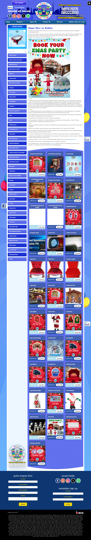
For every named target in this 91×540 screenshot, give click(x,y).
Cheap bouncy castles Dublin (64, 523)
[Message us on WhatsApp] (28, 15)
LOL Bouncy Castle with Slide (17, 531)
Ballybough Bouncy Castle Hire (47, 516)
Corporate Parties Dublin (58, 525)
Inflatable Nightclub (14, 143)
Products (19, 22)
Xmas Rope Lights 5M (35, 443)
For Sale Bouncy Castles (15, 231)
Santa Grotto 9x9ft (70, 285)
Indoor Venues (12, 245)
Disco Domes (12, 92)
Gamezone (11, 166)
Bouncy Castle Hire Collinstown (25, 518)
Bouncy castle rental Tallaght (19, 522)
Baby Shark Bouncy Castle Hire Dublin (33, 516)
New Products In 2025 (14, 69)
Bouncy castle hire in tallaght (18, 521)
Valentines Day (12, 125)
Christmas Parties (70, 180)
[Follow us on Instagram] (19, 15)
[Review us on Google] (14, 15)
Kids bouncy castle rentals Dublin (56, 530)
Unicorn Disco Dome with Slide (74, 535)
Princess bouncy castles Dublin (18, 533)
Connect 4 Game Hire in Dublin (34, 525)
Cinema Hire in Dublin (23, 525)
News (59, 531)
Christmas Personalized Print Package (37, 206)
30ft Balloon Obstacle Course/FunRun (16, 515)
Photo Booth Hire (13, 138)
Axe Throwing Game (21, 516)
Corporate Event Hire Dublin (46, 525)
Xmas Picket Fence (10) (71, 417)
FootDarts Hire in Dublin (53, 527)
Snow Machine (69, 338)
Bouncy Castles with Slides (15, 60)
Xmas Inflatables (70, 390)
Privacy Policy (28, 533)
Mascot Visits (12, 97)
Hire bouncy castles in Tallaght (25, 528)
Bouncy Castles (12, 55)
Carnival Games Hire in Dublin (29, 523)
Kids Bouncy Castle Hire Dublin (42, 530)
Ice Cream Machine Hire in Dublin (53, 528)
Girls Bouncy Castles (14, 157)
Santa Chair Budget (70, 259)
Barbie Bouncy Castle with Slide (69, 516)
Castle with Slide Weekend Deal (41, 523)
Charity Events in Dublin (53, 523)
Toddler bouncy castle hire (54, 535)
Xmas (10, 115)
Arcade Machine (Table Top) (54, 154)
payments (52, 532)
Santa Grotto (33, 285)
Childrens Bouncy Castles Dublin (16, 152)
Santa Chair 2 (51, 259)
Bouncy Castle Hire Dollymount (49, 518)
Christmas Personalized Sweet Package (55, 206)
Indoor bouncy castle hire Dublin (66, 528)
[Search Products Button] (25, 51)
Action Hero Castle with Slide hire (45, 515)
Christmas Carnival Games (54, 180)
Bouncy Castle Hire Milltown (53, 521)
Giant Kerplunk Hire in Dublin (75, 527)
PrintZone (11, 106)
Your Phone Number (22, 490)
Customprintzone (13, 129)
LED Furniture (12, 217)
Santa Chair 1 (33, 259)
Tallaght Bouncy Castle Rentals (17, 535)
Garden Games (12, 78)
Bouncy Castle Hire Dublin (61, 518)
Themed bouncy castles (28, 535)
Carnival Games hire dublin (17, 523)
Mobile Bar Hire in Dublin (52, 531)
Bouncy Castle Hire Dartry (37, 518)
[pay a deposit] (19, 3)
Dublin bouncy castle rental (73, 526)
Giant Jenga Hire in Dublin (64, 527)
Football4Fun (12, 101)
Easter (10, 120)
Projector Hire (51, 233)
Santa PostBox (33, 311)
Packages (11, 88)
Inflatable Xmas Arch (71, 206)
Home (8, 22)
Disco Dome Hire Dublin (24, 526)
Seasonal (33, 533)
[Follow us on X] (23, 15)
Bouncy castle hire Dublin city (73, 518)
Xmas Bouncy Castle (70, 364)
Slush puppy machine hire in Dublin (49, 533)
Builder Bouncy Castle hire (56, 522)
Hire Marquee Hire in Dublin (37, 528)
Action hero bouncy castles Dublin (31, 515)
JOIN (68, 504)
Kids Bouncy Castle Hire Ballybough (29, 530)
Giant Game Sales (13, 227)
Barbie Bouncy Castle (58, 516)
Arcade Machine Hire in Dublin (72, 515)
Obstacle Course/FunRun (15, 176)
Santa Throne (69, 311)
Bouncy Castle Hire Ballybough (35, 517)
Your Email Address (23, 484)
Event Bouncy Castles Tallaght (30, 527)
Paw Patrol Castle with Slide (44, 532)
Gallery (11, 259)
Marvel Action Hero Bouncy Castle (40, 531)
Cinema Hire (12, 134)
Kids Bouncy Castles (14, 148)
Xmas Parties (51, 417)
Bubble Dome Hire (13, 240)
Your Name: (68, 491)
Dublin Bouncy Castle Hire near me (60, 526)
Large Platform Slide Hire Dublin (69, 530)
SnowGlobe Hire (52, 364)
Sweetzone (12, 222)
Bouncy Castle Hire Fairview (26, 520)
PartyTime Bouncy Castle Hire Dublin (30, 532)
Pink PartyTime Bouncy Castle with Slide (63, 532)
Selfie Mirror (12, 171)
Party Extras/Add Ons (14, 111)
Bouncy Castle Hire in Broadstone (51, 520)
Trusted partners (63, 535)
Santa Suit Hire (51, 311)
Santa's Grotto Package (35, 338)
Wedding (11, 180)
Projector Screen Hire (71, 233)
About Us (33, 22)
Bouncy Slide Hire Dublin (46, 522)
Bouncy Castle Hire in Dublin (64, 520)
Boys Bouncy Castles (14, 162)
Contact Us (46, 22)
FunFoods (11, 74)
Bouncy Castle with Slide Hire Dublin (33, 522)
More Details (33, 174)
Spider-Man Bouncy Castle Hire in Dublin (64, 533)
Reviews (60, 22)
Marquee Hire (12, 208)
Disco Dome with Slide (34, 526)
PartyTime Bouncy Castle (18, 532)
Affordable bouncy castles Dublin (59, 515)
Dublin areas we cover (77, 22)
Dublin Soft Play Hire (19, 527)
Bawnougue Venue (13, 254)
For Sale (11, 203)
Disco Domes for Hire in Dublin (46, 526)
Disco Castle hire (15, 526)
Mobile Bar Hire (13, 194)
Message (23, 495)
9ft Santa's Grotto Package (36, 154)
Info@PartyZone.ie (71, 139)
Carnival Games (13, 250)
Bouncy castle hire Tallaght (65, 521)
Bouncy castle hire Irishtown (30, 521)
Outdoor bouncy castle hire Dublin (67, 531)
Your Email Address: (68, 496)
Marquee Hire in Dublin (27, 531)
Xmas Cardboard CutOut (35, 390)
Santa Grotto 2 (51, 285)
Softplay (11, 189)
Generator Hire (12, 236)
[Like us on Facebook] (10, 15)
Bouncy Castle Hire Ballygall (47, 517)
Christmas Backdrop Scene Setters (37, 180)
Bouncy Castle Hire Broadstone (72, 517)
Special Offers (12, 213)
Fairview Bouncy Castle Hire (42, 527)
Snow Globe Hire (52, 338)
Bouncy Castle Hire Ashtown (22, 517)
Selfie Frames (38, 533)
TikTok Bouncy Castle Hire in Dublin (41, 535)
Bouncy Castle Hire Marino (42, 521)
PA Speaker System (34, 233)
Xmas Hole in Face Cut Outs (54, 390)
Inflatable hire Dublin (17, 530)
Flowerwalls (12, 199)
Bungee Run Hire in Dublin (67, 522)
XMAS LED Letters (34, 417)
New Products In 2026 (14, 83)
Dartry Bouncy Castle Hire (69, 525)
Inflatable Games (13, 64)
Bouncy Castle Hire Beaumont (60, 517)
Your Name (22, 479)
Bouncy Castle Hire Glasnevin (38, 520)
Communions (12, 185)
